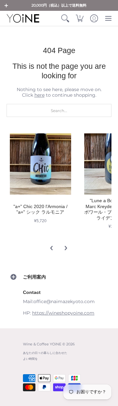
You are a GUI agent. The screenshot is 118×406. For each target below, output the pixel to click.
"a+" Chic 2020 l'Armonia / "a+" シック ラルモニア (40, 209)
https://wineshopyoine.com (63, 313)
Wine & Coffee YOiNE (42, 344)
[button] (6, 6)
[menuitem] (65, 18)
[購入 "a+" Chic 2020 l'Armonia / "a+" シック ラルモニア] (40, 164)
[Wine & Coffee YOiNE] (23, 18)
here (39, 95)
